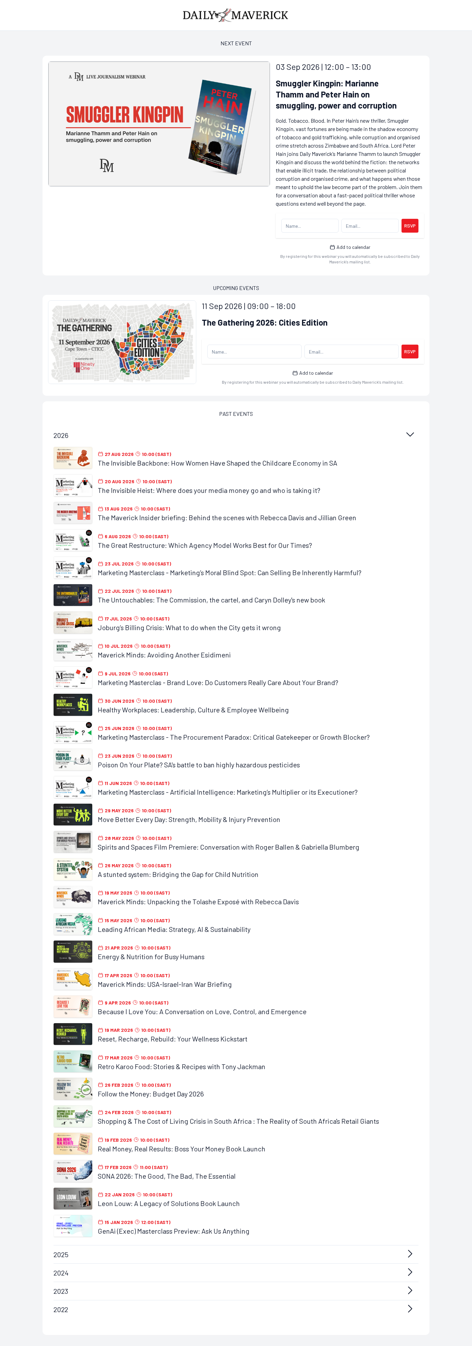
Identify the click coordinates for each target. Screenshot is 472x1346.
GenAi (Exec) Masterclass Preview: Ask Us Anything (173, 1231)
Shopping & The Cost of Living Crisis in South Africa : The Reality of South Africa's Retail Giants (238, 1121)
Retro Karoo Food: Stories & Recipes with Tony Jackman (181, 1066)
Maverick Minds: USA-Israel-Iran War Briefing (165, 984)
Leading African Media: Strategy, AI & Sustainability (174, 929)
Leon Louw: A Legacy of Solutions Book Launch (169, 1203)
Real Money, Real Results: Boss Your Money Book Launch (181, 1148)
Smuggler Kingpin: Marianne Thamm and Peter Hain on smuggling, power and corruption (336, 94)
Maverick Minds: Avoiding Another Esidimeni (164, 655)
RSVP (410, 225)
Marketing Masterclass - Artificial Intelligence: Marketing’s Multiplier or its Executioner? (228, 792)
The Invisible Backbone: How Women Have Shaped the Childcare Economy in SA (217, 463)
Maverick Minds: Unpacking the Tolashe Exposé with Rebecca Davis (198, 901)
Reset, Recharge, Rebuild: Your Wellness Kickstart (172, 1039)
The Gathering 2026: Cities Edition (265, 322)
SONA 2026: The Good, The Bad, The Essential (167, 1176)
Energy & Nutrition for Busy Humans (151, 956)
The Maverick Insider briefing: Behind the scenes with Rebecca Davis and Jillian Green (227, 517)
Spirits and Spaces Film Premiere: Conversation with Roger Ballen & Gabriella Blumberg (228, 847)
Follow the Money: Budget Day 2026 (151, 1094)
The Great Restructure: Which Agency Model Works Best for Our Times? (205, 545)
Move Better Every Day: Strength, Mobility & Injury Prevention (189, 819)
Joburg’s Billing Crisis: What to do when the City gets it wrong (189, 627)
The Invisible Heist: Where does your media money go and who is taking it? (209, 490)
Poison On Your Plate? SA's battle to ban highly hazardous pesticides (199, 764)
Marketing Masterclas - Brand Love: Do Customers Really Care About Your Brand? (218, 682)
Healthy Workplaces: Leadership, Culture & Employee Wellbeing (193, 709)
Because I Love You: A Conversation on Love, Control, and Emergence (202, 1011)
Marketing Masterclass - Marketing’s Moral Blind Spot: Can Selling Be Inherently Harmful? (229, 572)
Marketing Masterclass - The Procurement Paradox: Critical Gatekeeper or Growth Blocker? (234, 737)
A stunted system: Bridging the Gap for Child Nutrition (178, 874)
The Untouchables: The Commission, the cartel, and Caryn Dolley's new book (211, 600)
